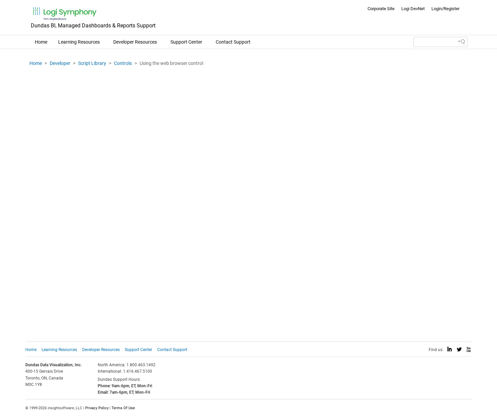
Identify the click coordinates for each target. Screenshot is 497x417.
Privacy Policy (97, 408)
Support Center (186, 42)
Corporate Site (381, 8)
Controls (123, 63)
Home (41, 42)
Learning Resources (79, 42)
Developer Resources (135, 42)
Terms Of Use (123, 408)
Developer (60, 63)
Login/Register (445, 8)
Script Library (92, 63)
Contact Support (233, 42)
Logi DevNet (413, 8)
